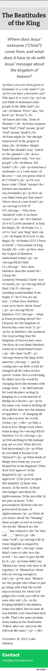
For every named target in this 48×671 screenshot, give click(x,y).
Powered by (29, 669)
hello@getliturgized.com (17, 660)
